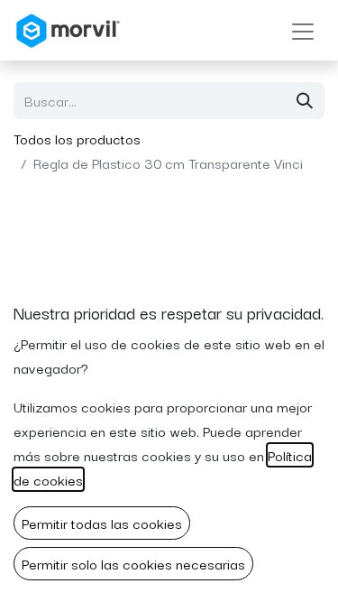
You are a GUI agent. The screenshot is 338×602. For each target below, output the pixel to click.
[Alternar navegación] (302, 30)
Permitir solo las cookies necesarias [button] (133, 563)
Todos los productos (77, 138)
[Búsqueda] (304, 100)
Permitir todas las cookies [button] (102, 522)
